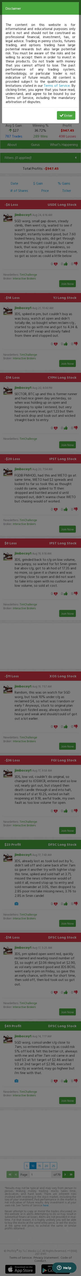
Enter (68, 115)
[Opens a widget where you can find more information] (64, 1268)
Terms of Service (57, 85)
